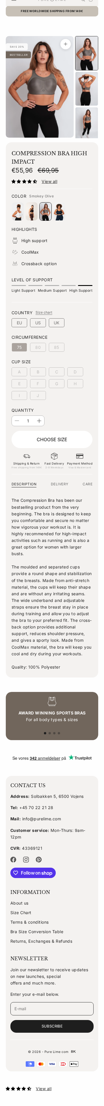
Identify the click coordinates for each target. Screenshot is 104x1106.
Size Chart (20, 912)
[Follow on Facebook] (13, 859)
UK (57, 322)
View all (49, 181)
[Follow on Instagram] (26, 859)
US (38, 322)
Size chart (44, 312)
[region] (52, 710)
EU (19, 322)
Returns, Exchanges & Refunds (41, 941)
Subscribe (52, 1026)
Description (24, 484)
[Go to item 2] (86, 89)
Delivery (59, 484)
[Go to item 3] (86, 124)
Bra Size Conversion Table (36, 931)
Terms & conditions (29, 922)
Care (87, 484)
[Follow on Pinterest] (39, 859)
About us (19, 903)
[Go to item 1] (86, 53)
